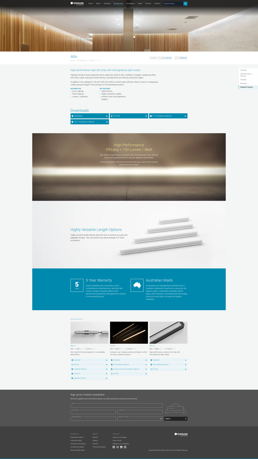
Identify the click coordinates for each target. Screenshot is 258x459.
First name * (75, 410)
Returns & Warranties (78, 450)
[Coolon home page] (77, 3)
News (140, 3)
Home (90, 3)
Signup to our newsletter (121, 444)
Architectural (118, 3)
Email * (74, 403)
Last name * (122, 410)
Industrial (107, 3)
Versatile (243, 79)
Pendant (92, 60)
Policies (95, 444)
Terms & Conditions (99, 447)
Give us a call (117, 440)
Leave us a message (119, 437)
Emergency (130, 3)
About (98, 3)
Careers (95, 440)
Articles (148, 3)
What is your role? (124, 416)
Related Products (246, 87)
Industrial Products (77, 437)
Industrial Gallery (76, 440)
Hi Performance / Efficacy (246, 75)
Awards (95, 437)
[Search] (185, 4)
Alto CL (73, 346)
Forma (112, 346)
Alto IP (152, 346)
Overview (243, 70)
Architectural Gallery (77, 447)
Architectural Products (78, 444)
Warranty (243, 83)
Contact (157, 3)
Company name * (77, 416)
